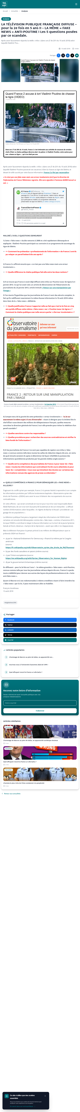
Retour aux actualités (12, 794)
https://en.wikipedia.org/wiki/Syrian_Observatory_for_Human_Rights (36, 558)
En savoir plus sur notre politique (21, 1106)
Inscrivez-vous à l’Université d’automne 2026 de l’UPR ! (28, 665)
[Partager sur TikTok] (72, 55)
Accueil (5, 11)
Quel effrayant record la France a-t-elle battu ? (25, 672)
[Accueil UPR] (4, 4)
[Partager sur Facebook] (58, 55)
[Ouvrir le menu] (76, 4)
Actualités (14, 11)
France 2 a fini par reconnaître (56, 172)
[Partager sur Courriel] (77, 55)
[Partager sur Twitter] (63, 55)
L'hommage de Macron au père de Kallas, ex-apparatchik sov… (31, 657)
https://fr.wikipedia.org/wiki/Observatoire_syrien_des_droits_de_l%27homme (40, 547)
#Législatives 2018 (10, 602)
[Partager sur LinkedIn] (68, 55)
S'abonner (40, 711)
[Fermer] (45, 1096)
